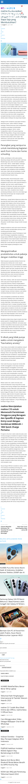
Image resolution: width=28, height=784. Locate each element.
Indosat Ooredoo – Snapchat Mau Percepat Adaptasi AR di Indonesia (12, 738)
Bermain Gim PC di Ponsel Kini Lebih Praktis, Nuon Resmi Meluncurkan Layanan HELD (12, 632)
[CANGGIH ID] (14, 14)
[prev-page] (0, 638)
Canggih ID (4, 24)
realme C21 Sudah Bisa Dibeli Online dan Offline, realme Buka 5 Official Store (13, 709)
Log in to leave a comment (7, 676)
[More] (14, 41)
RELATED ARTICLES (6, 539)
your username (3, 647)
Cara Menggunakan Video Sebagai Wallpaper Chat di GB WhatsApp (12, 721)
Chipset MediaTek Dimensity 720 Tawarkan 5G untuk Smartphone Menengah (6, 530)
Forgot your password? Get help (7, 658)
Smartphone (2, 563)
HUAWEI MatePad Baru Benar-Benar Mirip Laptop (13, 687)
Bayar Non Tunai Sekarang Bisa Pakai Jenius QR (21, 528)
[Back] (0, 640)
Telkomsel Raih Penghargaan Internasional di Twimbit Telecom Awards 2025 (14, 698)
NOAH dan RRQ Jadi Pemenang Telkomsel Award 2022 (13, 773)
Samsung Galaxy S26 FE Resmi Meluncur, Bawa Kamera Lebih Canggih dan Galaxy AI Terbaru (12, 601)
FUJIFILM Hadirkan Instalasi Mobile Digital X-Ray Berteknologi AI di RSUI (11, 750)
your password (3, 652)
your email (2, 665)
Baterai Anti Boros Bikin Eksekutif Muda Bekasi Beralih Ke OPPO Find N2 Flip (13, 762)
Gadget (1, 626)
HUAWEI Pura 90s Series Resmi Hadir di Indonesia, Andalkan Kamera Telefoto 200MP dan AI (12, 570)
